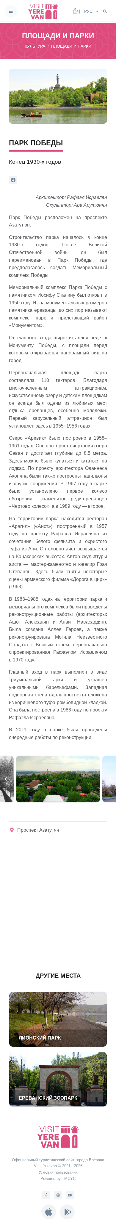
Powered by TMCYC (58, 1178)
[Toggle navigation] (10, 11)
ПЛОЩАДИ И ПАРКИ (71, 46)
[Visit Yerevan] (45, 11)
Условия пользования (58, 1172)
